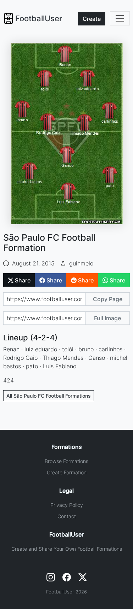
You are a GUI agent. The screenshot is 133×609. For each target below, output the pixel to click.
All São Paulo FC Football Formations (48, 396)
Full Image (107, 318)
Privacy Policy (66, 505)
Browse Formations (66, 461)
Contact (66, 516)
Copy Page (107, 299)
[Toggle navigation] (120, 18)
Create (92, 18)
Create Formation (67, 472)
